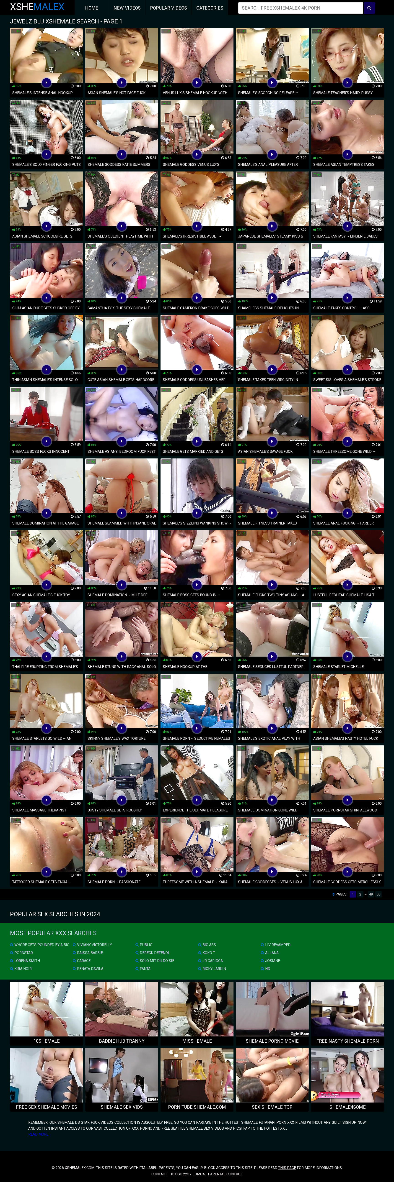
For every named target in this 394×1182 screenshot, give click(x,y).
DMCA (199, 1174)
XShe (37, 6)
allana (271, 953)
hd (267, 969)
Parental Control (225, 1174)
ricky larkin (214, 969)
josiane (272, 961)
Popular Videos (168, 8)
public (145, 945)
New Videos (127, 8)
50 (378, 894)
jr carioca (212, 961)
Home (91, 8)
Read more (38, 1134)
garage (83, 961)
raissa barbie (89, 953)
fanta (144, 969)
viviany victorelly (94, 945)
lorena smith (26, 961)
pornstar (23, 953)
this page (287, 1168)
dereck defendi (154, 953)
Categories (209, 8)
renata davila (89, 969)
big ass (209, 945)
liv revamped (277, 945)
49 (371, 894)
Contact (159, 1174)
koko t (208, 953)
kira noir (22, 969)
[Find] (369, 8)
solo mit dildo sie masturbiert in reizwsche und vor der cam (164, 962)
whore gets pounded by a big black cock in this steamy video (39, 946)
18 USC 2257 (180, 1174)
